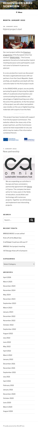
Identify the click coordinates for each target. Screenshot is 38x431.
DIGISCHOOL (15, 57)
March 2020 (7, 407)
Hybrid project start (12, 29)
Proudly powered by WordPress (13, 426)
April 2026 (7, 277)
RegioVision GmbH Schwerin (18, 5)
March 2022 (7, 355)
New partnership (11, 151)
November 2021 (9, 368)
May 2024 (7, 295)
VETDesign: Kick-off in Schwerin (15, 251)
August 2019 (8, 411)
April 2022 (7, 351)
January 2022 (8, 359)
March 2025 (7, 282)
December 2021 (9, 364)
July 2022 (6, 338)
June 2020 (7, 403)
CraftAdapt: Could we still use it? (15, 242)
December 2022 (9, 316)
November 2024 (9, 290)
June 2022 (7, 342)
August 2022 (8, 333)
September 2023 (9, 303)
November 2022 (9, 321)
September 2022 (9, 329)
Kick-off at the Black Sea (12, 238)
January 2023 (8, 312)
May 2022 (7, 346)
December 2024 (9, 286)
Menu (20, 12)
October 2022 (8, 325)
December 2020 (9, 394)
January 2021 (8, 390)
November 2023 (9, 299)
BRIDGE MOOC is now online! (14, 234)
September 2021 (9, 372)
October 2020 (8, 398)
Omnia (29, 187)
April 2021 (7, 381)
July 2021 (6, 377)
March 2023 (7, 308)
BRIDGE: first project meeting (14, 246)
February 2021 (8, 385)
